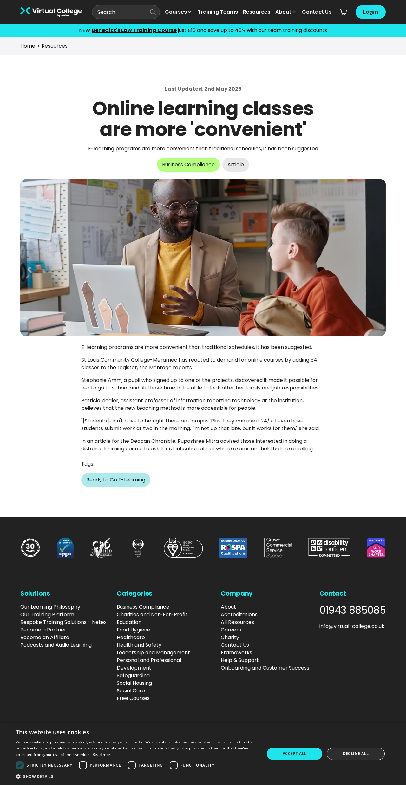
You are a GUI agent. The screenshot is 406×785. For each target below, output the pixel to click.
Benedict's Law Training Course (134, 30)
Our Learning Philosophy (50, 607)
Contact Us (316, 12)
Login (370, 12)
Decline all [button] (356, 753)
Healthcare (131, 637)
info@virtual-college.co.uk (351, 626)
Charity (230, 637)
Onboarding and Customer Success (265, 667)
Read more (103, 754)
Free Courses (133, 698)
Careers (231, 629)
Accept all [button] (294, 753)
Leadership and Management (153, 652)
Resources (256, 12)
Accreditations (239, 614)
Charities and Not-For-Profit (152, 614)
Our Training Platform (47, 614)
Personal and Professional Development (149, 664)
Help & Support (240, 660)
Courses (176, 12)
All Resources (237, 622)
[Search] (152, 12)
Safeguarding (133, 675)
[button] (136, 776)
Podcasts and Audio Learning (56, 645)
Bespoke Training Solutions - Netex (63, 622)
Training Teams (218, 12)
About (283, 12)
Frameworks (236, 652)
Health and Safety (139, 645)
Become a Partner (43, 629)
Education (129, 622)
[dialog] (203, 754)
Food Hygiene (133, 629)
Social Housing (134, 683)
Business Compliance (143, 607)
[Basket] (343, 12)
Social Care (131, 690)
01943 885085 (352, 610)
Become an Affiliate (44, 637)
